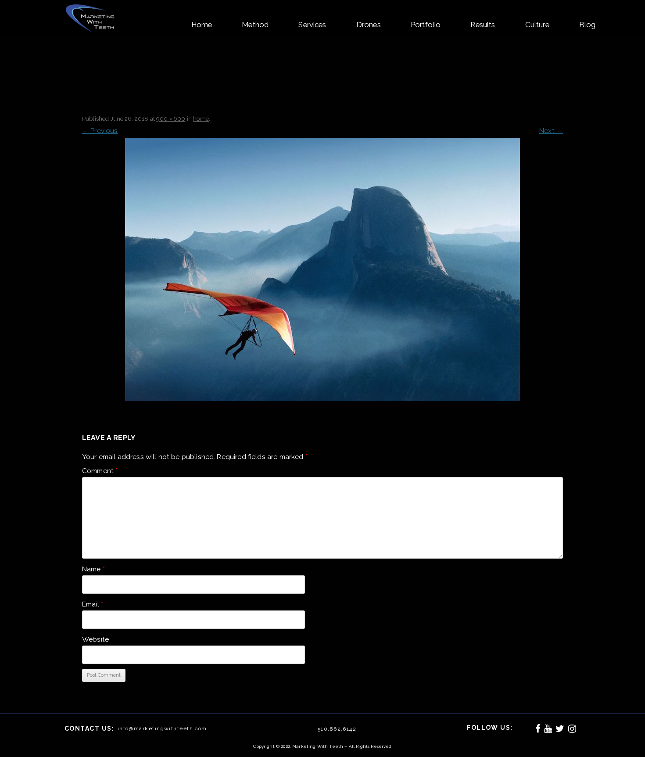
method (255, 24)
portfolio (426, 24)
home (201, 24)
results (482, 24)
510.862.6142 (337, 729)
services (312, 24)
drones (368, 24)
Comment (100, 471)
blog (587, 24)
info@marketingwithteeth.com (162, 728)
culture (537, 24)
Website (95, 639)
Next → (551, 131)
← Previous (100, 131)
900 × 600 (170, 118)
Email (92, 604)
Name (93, 569)
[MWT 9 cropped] (322, 269)
